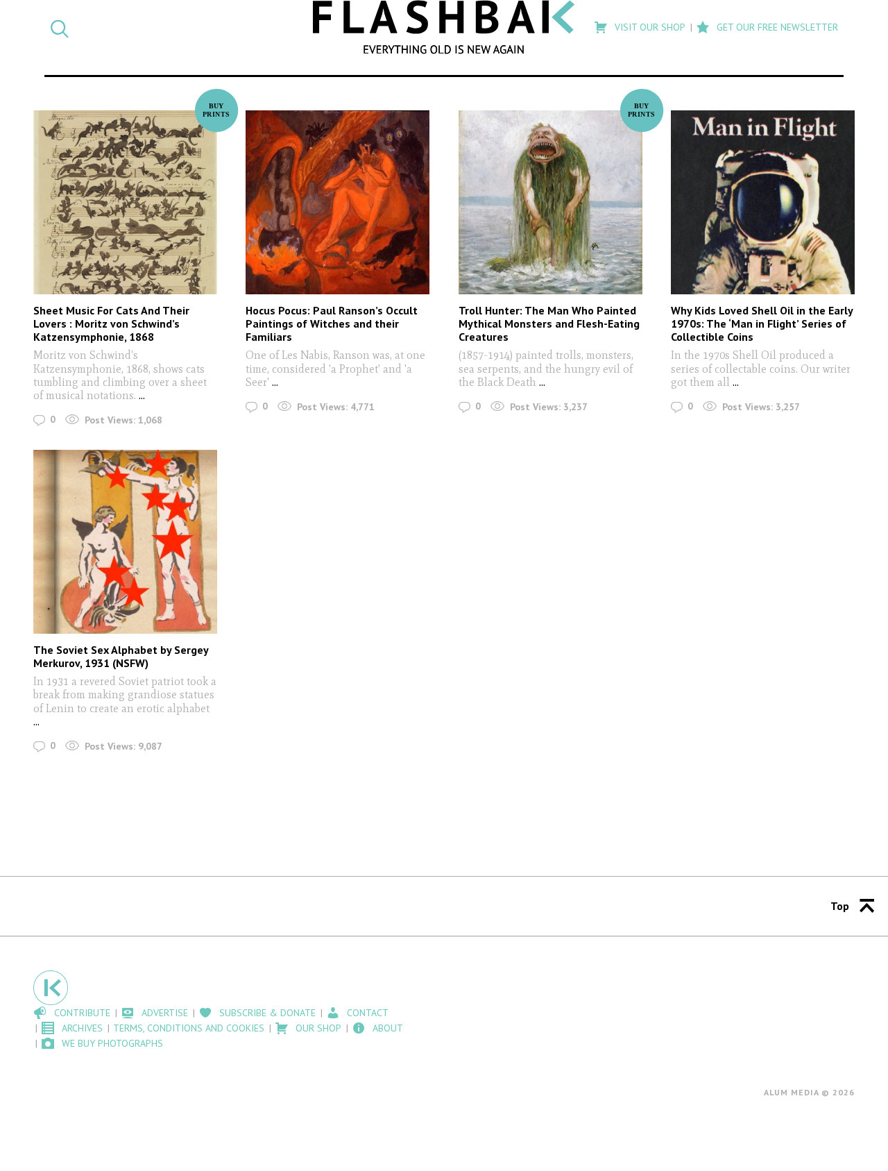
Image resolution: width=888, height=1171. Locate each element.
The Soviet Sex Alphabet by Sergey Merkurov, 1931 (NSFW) (120, 656)
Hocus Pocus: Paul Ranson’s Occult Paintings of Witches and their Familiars (332, 323)
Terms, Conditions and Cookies (188, 1028)
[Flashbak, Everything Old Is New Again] (444, 27)
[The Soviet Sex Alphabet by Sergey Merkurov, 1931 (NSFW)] (125, 542)
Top (839, 906)
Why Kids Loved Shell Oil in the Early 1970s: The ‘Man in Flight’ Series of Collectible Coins (762, 323)
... (142, 395)
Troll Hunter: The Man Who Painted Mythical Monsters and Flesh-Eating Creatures (549, 323)
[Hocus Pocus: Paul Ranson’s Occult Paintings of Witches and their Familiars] (337, 202)
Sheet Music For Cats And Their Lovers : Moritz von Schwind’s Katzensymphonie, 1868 (111, 323)
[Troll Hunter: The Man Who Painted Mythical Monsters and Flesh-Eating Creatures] (550, 202)
